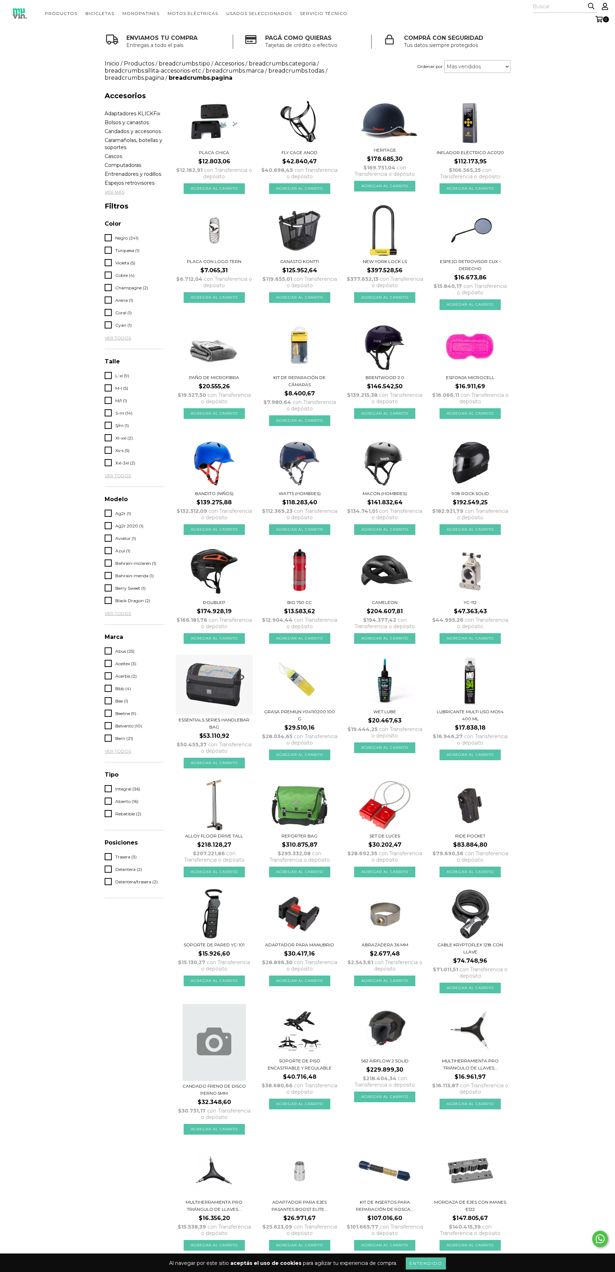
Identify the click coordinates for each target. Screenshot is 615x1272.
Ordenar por (430, 66)
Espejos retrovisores (129, 183)
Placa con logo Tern (214, 261)
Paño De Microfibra (214, 377)
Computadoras (123, 165)
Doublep (214, 602)
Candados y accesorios (133, 131)
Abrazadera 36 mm (385, 944)
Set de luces (384, 836)
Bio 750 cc (299, 602)
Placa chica (214, 152)
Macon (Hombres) (385, 493)
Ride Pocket (470, 836)
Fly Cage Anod (299, 152)
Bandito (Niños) (214, 493)
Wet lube (384, 711)
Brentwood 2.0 (385, 377)
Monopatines (140, 13)
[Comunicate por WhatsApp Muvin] (600, 1239)
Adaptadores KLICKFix (132, 113)
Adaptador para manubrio (299, 944)
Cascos (113, 156)
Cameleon (385, 602)
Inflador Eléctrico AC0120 (470, 152)
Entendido (425, 1263)
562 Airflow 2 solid (385, 1060)
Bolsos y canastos (127, 122)
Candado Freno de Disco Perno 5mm (214, 1089)
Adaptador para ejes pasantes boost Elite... (299, 1205)
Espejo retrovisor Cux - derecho (470, 265)
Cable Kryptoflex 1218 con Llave (470, 948)
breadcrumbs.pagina (134, 77)
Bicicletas (99, 13)
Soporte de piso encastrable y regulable (300, 1064)
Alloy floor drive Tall (214, 836)
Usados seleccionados (259, 13)
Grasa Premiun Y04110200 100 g (299, 715)
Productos (61, 13)
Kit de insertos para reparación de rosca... (385, 1205)
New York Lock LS (385, 261)
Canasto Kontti (299, 261)
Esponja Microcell (470, 377)
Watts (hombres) (300, 493)
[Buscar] (591, 6)
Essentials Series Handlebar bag (214, 723)
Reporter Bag (299, 836)
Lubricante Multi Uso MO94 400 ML (470, 715)
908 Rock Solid (470, 493)
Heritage (385, 150)
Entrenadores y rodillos (133, 174)
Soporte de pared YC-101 (214, 944)
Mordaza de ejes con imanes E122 (470, 1205)
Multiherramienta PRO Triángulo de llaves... (470, 1064)
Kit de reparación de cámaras (299, 381)
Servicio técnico (323, 13)
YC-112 (470, 602)
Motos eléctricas (193, 13)
